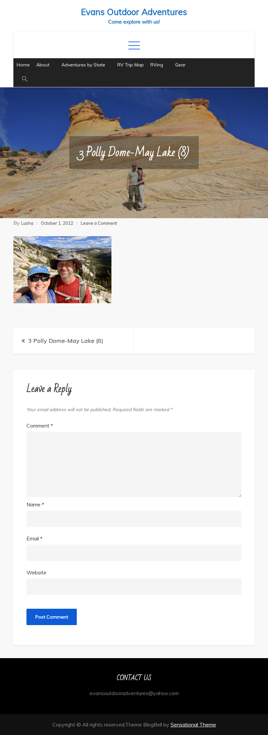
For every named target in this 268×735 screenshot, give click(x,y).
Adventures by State (83, 65)
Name (35, 504)
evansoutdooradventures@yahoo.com (134, 693)
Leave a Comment (99, 223)
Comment (39, 425)
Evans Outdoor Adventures (134, 12)
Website (36, 572)
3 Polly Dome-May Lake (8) (65, 340)
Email (34, 538)
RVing (156, 65)
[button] (134, 79)
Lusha (27, 223)
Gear (180, 65)
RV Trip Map (130, 65)
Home (23, 65)
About (42, 65)
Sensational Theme (193, 724)
